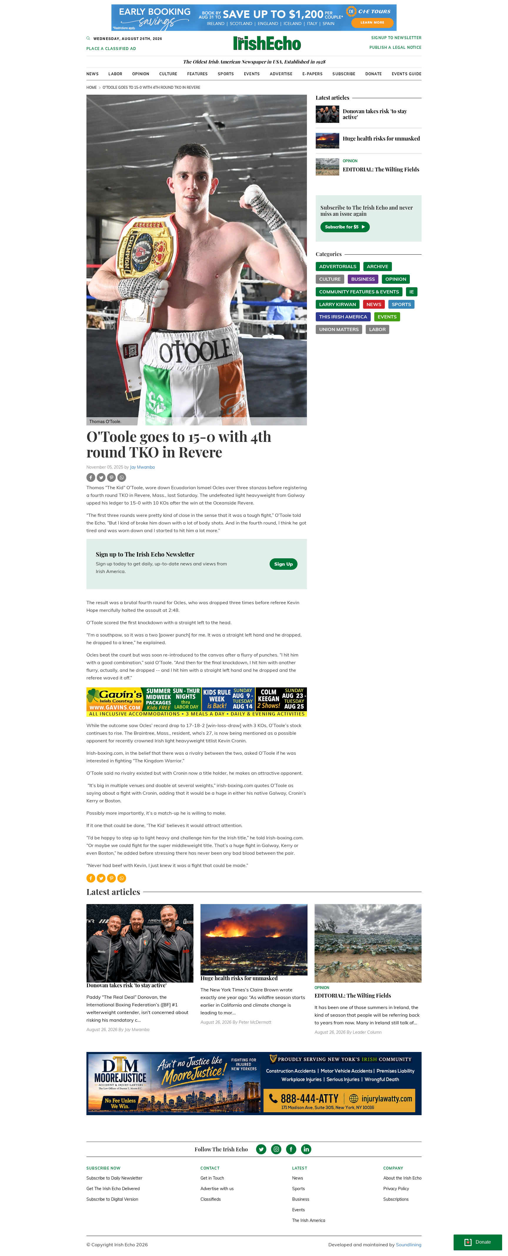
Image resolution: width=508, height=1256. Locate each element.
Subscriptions (396, 1199)
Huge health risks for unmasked (381, 138)
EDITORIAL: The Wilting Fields (381, 169)
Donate (373, 74)
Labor (115, 74)
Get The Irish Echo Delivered (113, 1188)
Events (252, 74)
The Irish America (308, 1220)
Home (91, 87)
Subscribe (343, 74)
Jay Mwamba (142, 467)
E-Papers (313, 74)
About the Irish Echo (402, 1178)
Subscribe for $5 (341, 227)
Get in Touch (212, 1178)
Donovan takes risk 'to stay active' (375, 114)
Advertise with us (217, 1188)
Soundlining (409, 1244)
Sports (226, 74)
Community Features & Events (359, 292)
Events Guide (407, 74)
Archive (377, 266)
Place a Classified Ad (111, 48)
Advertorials (337, 266)
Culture (168, 74)
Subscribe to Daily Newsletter (114, 1178)
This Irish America (343, 317)
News (92, 74)
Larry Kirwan (337, 304)
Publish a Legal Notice (396, 47)
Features (197, 74)
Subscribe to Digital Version (112, 1199)
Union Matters (339, 329)
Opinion (140, 74)
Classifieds (210, 1199)
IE (412, 292)
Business (363, 279)
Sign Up (283, 564)
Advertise (281, 74)
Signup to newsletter (396, 38)
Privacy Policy (396, 1188)
